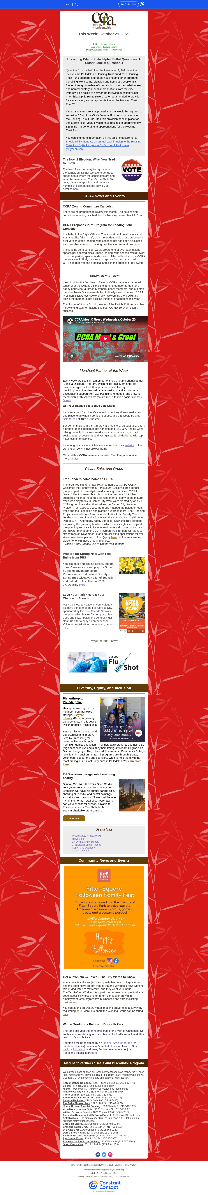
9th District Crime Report (85, 841)
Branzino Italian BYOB (76, 1127)
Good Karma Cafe (73, 1144)
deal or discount (104, 1075)
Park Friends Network (98, 611)
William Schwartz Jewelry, (77, 1112)
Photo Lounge (71, 1094)
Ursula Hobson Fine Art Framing (81, 1106)
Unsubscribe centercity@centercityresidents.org (104, 1170)
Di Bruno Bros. (71, 1129)
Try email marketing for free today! (104, 1191)
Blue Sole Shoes (72, 1124)
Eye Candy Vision (73, 1138)
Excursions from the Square (79, 1135)
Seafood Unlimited (73, 1100)
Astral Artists (70, 1118)
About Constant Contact (110, 1173)
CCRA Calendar (81, 850)
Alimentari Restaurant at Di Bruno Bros (85, 1115)
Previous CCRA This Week (86, 836)
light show (79, 1049)
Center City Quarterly (83, 847)
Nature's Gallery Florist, (76, 1091)
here (76, 189)
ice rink (107, 1042)
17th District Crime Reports (86, 845)
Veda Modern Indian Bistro (78, 1109)
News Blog (78, 839)
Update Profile (94, 1173)
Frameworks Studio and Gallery (81, 1141)
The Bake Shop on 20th (76, 1103)
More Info (74, 818)
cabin (66, 1049)
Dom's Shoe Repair (74, 1132)
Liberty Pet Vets (72, 1086)
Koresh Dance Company (77, 1083)
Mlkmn (67, 1088)
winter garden (123, 1042)
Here (82, 584)
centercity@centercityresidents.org (99, 1176)
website (129, 445)
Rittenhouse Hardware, (76, 1097)
